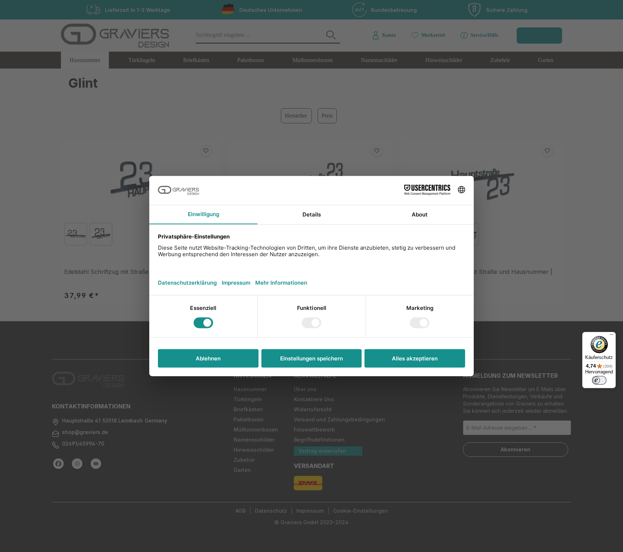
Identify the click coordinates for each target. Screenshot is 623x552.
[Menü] (611, 336)
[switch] (599, 380)
